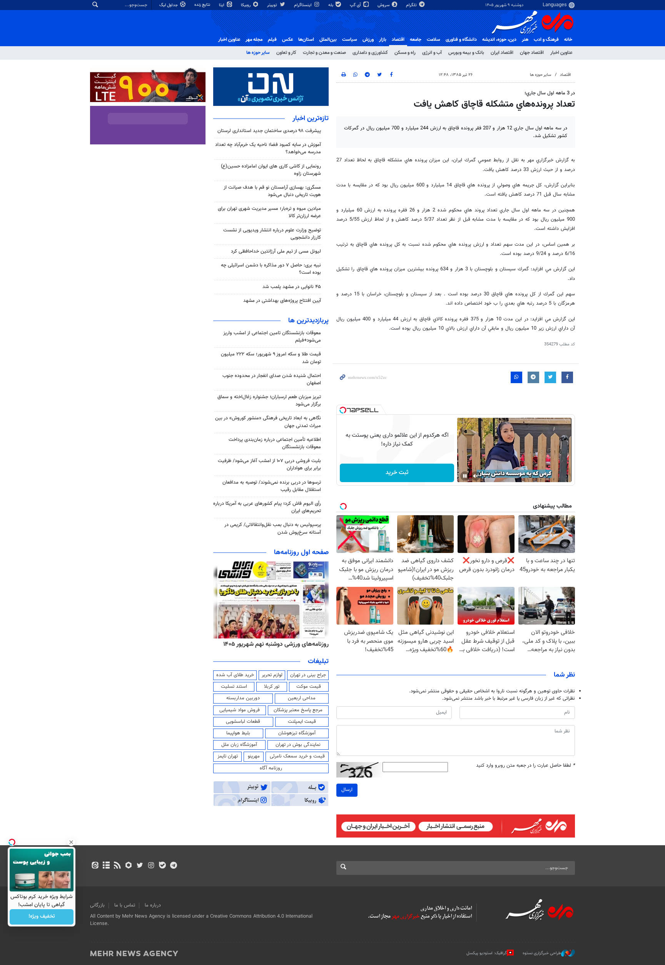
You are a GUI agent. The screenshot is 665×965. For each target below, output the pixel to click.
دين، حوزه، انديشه (499, 40)
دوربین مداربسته (243, 698)
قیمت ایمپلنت (302, 721)
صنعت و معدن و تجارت (324, 53)
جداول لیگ (169, 5)
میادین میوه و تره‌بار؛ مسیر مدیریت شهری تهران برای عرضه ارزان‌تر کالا (269, 212)
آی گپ (356, 5)
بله (331, 5)
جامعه (415, 40)
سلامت (433, 40)
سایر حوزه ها (258, 53)
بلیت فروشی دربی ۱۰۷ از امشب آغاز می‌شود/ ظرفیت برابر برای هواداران (269, 464)
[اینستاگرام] (151, 866)
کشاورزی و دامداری (370, 53)
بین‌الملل (328, 40)
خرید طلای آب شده (235, 675)
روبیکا (246, 5)
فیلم (272, 40)
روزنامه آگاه (271, 768)
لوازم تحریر (272, 675)
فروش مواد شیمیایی (239, 710)
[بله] (162, 866)
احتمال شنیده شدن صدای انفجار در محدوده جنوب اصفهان (271, 379)
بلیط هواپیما (238, 733)
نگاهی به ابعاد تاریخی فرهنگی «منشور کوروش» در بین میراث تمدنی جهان (268, 421)
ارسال (347, 790)
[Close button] (71, 842)
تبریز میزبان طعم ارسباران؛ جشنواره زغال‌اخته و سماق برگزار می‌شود (269, 400)
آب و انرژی (432, 53)
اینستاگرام (303, 5)
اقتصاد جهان (532, 53)
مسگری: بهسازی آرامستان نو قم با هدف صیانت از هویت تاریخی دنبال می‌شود (272, 191)
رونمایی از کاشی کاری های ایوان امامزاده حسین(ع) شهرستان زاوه (271, 170)
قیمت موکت (308, 686)
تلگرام (412, 5)
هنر (525, 40)
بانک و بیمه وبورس (466, 53)
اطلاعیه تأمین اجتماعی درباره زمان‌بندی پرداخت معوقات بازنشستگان (275, 443)
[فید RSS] (117, 866)
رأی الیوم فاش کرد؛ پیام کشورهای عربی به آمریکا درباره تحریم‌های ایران (267, 507)
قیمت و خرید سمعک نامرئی (297, 756)
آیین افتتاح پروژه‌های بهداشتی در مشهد (282, 301)
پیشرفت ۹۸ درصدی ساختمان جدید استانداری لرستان (269, 131)
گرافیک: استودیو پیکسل (486, 953)
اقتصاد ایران (502, 53)
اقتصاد (398, 40)
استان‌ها (306, 40)
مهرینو (254, 756)
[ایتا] (95, 866)
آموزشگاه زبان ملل (239, 745)
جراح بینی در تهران (308, 675)
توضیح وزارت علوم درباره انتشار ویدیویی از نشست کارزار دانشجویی (272, 233)
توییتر (272, 5)
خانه (568, 40)
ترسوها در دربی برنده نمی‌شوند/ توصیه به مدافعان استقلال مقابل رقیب (271, 486)
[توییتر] (140, 866)
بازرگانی (97, 905)
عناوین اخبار (561, 53)
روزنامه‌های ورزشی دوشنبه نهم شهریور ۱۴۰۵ (276, 644)
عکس (287, 40)
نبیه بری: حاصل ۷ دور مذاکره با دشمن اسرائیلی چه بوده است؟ (271, 268)
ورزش (368, 40)
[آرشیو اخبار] (106, 866)
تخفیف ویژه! (41, 917)
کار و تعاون (286, 53)
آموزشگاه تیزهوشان (297, 733)
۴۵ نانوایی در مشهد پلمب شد (291, 287)
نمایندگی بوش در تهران (298, 745)
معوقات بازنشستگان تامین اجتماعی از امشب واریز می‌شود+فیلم (272, 336)
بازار (382, 40)
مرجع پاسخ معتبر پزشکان (298, 710)
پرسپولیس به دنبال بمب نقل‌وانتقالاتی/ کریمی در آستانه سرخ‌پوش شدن (272, 528)
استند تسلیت (234, 686)
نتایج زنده (202, 5)
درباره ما (153, 905)
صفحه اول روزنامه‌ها (301, 553)
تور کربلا (271, 686)
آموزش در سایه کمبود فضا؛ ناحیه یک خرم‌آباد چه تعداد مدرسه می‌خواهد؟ (268, 148)
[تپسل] (343, 410)
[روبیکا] (129, 866)
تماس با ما (124, 905)
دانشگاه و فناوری (461, 40)
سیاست (349, 40)
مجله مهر (254, 40)
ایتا (222, 5)
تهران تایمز (227, 756)
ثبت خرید (397, 472)
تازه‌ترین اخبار (310, 119)
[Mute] (475, 476)
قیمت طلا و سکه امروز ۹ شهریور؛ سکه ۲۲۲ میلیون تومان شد (271, 357)
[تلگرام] (173, 866)
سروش (384, 5)
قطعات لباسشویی (243, 721)
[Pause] (465, 476)
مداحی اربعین (302, 698)
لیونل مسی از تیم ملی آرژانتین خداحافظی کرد (276, 251)
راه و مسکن (405, 53)
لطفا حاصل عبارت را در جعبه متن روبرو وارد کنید (525, 765)
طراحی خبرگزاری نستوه (542, 953)
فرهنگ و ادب (546, 40)
